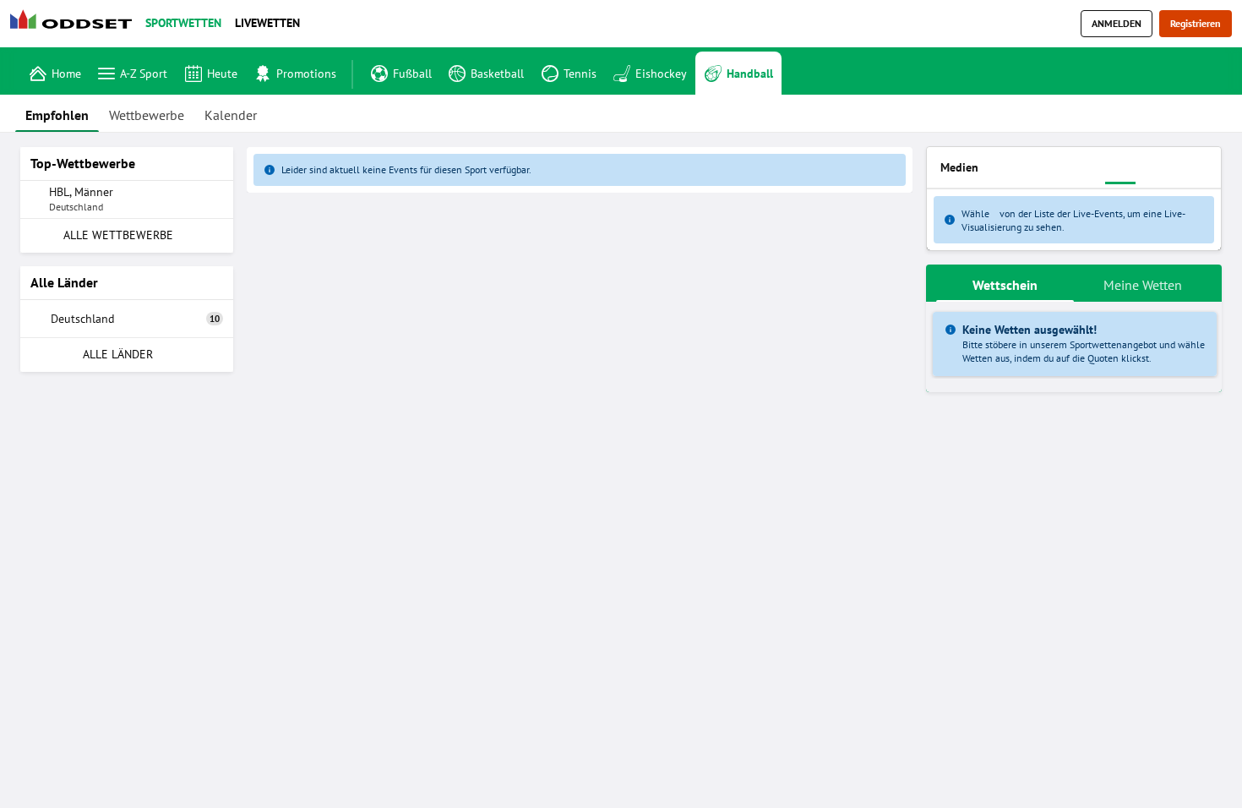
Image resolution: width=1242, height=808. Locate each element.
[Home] (74, 24)
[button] (579, 195)
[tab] (57, 113)
